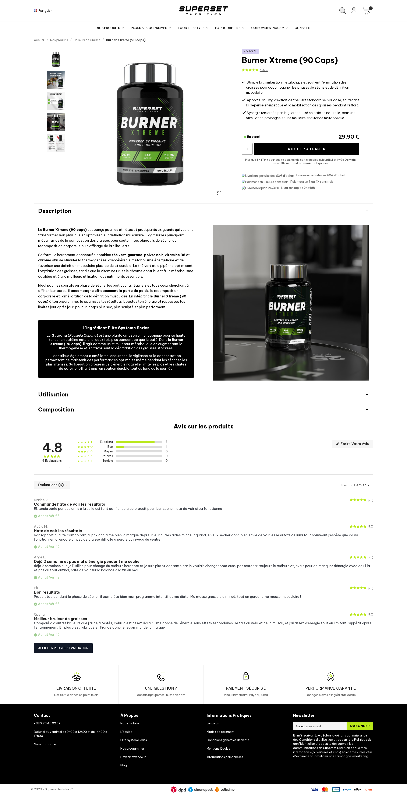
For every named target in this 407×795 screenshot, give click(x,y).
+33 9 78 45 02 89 (47, 723)
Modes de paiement (220, 732)
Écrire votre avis (354, 444)
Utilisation (53, 394)
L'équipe (126, 732)
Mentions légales (218, 748)
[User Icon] (354, 10)
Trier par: (347, 485)
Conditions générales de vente (228, 740)
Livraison (213, 723)
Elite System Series (133, 740)
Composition (56, 409)
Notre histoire (129, 723)
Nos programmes (132, 748)
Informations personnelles (225, 757)
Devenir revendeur (133, 757)
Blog (123, 765)
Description (54, 210)
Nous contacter (45, 744)
